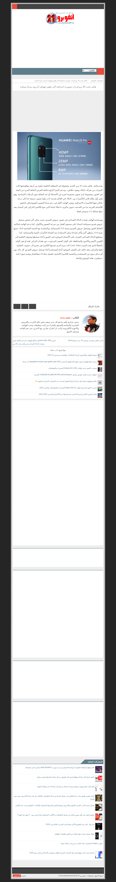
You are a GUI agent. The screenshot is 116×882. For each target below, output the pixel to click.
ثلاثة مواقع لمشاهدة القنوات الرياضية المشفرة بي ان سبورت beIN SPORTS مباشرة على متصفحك (59, 768)
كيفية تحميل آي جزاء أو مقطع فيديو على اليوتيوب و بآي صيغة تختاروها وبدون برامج (65, 777)
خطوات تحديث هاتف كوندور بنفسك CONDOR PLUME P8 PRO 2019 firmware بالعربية (65, 375)
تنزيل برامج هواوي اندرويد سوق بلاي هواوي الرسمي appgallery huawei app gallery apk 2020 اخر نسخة (59, 362)
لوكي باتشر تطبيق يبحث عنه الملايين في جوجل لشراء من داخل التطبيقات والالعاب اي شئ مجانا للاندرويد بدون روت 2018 (54, 797)
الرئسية (93, 80)
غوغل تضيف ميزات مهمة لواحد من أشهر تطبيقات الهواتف (74, 834)
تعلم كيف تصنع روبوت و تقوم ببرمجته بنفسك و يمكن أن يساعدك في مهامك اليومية (65, 787)
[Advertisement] (58, 45)
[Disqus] (58, 435)
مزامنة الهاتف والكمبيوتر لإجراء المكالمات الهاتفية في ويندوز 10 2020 (72, 355)
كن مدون (17, 876)
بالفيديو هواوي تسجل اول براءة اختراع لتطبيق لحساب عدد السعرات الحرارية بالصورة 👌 (66, 381)
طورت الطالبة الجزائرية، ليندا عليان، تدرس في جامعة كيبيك (81, 843)
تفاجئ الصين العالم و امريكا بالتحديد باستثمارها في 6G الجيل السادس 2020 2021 (68, 394)
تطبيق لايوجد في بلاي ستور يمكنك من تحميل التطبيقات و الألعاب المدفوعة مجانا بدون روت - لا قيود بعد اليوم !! (56, 815)
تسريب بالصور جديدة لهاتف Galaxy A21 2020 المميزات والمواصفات (72, 368)
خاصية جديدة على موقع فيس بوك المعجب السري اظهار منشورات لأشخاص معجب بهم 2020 (62, 853)
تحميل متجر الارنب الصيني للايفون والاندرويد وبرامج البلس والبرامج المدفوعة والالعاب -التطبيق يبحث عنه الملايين (54, 805)
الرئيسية (100, 80)
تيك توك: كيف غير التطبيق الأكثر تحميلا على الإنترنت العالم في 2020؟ (70, 824)
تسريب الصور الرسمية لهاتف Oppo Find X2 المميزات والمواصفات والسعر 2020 (68, 388)
